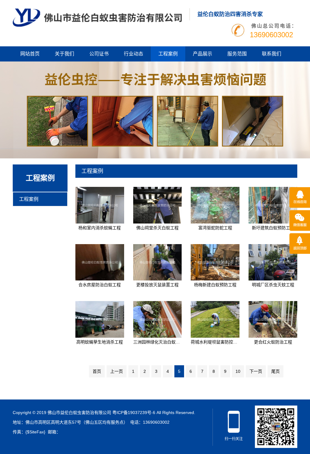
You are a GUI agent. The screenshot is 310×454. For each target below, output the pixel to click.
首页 (97, 371)
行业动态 (133, 53)
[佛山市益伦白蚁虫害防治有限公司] (97, 17)
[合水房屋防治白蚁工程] (99, 262)
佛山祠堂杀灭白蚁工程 (157, 227)
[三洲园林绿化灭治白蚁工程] (157, 318)
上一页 (116, 371)
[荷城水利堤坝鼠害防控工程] (215, 318)
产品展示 (202, 53)
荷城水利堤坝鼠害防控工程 (216, 342)
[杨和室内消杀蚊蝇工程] (99, 204)
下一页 (255, 371)
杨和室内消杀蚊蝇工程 (99, 227)
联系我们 (271, 53)
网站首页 (30, 53)
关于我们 (64, 53)
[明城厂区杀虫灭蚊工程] (273, 262)
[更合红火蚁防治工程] (273, 318)
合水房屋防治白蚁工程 (99, 284)
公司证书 (99, 53)
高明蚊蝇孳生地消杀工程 (99, 342)
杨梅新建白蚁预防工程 (215, 284)
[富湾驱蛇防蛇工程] (215, 204)
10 (238, 371)
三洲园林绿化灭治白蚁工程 (158, 342)
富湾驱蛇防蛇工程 (215, 227)
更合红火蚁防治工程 (273, 342)
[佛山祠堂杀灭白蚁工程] (157, 204)
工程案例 (168, 53)
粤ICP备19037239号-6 (133, 412)
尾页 (275, 371)
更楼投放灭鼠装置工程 (157, 284)
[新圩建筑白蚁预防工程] (273, 204)
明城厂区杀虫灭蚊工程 (273, 284)
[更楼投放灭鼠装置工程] (157, 262)
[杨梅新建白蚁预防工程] (215, 262)
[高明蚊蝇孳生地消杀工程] (99, 318)
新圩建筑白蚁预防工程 (273, 227)
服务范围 (237, 53)
